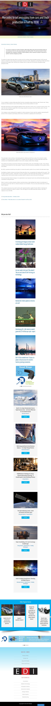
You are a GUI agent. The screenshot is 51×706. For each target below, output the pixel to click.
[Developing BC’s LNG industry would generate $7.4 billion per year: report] (25, 316)
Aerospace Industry (25, 413)
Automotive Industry (22, 36)
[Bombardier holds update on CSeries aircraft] (25, 288)
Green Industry (30, 36)
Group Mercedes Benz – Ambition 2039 (11, 196)
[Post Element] (7, 615)
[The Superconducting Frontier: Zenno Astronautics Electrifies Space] (25, 499)
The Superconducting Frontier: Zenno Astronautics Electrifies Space (25, 511)
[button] (21, 386)
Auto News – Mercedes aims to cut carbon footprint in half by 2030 (17, 199)
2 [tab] (26, 628)
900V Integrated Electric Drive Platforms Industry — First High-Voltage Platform (25, 447)
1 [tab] (25, 628)
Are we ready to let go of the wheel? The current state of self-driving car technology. (25, 272)
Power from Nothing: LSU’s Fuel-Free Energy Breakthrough (25, 542)
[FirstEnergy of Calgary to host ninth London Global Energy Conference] (25, 229)
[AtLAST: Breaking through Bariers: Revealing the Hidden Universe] (25, 568)
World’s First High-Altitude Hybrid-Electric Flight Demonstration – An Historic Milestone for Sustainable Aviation (25, 409)
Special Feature (27, 545)
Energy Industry (25, 479)
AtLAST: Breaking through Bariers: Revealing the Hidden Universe (25, 579)
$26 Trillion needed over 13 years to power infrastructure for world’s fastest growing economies (25, 360)
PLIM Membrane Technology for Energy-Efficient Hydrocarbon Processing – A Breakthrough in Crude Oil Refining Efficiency (25, 475)
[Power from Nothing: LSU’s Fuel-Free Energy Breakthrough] (25, 532)
